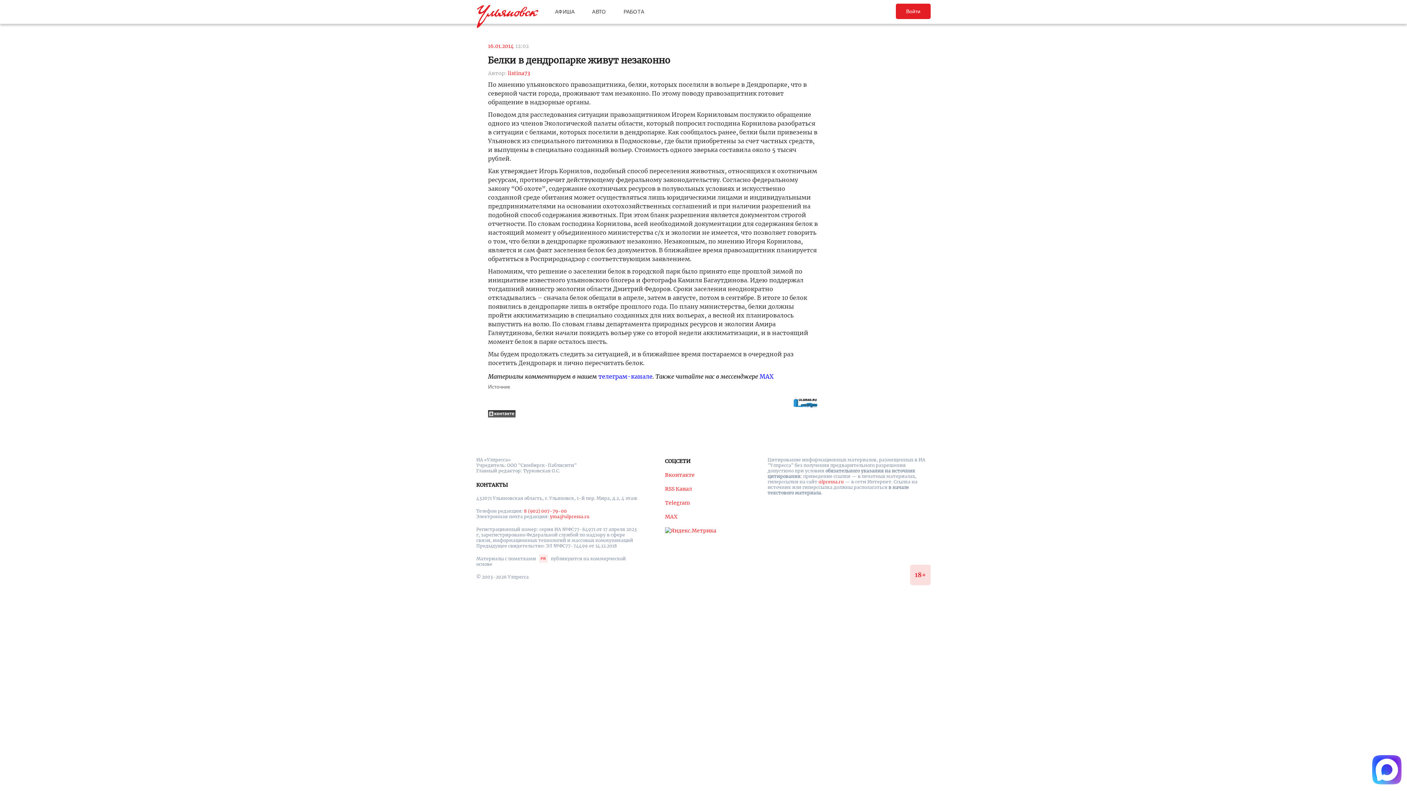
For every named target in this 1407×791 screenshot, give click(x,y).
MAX (766, 376)
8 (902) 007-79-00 (545, 511)
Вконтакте (680, 475)
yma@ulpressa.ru (570, 516)
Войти (913, 11)
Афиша (565, 12)
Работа (634, 12)
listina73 (519, 73)
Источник (499, 387)
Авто (599, 12)
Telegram (677, 503)
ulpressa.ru (831, 481)
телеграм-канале (625, 376)
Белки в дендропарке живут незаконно (579, 60)
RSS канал (678, 489)
